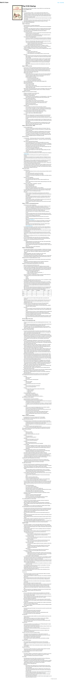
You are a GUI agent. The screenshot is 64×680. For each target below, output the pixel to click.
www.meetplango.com (29, 225)
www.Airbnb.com (31, 219)
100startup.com (26, 153)
